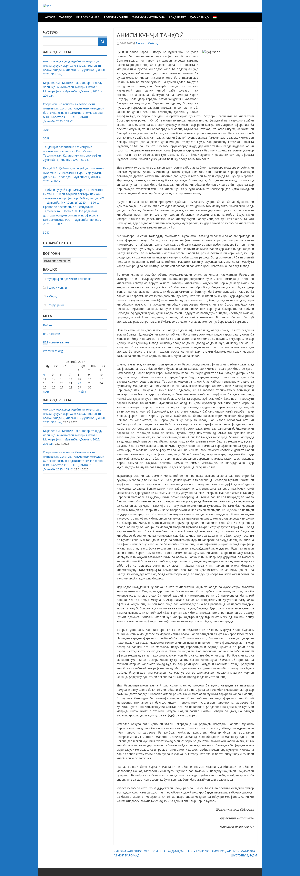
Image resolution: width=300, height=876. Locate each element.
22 (79, 383)
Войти (47, 325)
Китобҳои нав (87, 17)
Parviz (140, 43)
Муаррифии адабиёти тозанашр (69, 279)
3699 (46, 138)
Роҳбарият (177, 17)
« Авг (46, 392)
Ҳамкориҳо (199, 17)
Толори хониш (115, 17)
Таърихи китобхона (148, 17)
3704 (46, 130)
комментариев (56, 342)
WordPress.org (53, 351)
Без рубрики (55, 305)
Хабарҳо (65, 17)
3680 (46, 232)
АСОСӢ (50, 17)
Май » (82, 392)
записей (51, 334)
